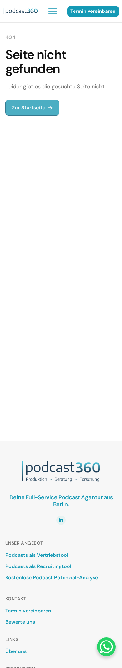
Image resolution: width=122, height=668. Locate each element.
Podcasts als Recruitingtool (38, 566)
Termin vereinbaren (28, 610)
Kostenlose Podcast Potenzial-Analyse (51, 577)
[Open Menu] (52, 11)
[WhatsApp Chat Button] (106, 646)
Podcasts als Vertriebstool (36, 555)
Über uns (16, 651)
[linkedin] (61, 520)
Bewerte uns (20, 622)
